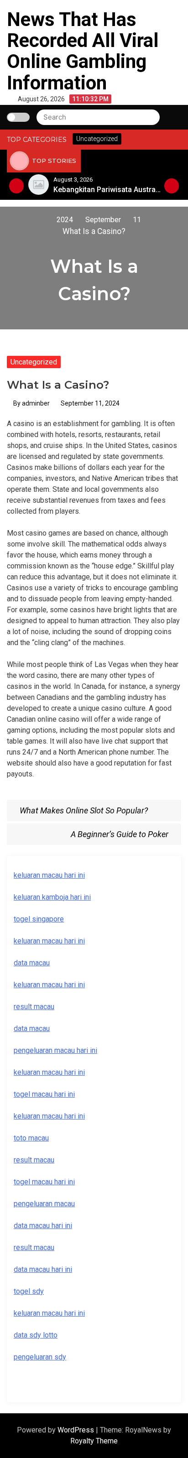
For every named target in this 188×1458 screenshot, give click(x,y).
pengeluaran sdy (40, 1357)
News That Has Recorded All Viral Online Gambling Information (82, 51)
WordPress (76, 1430)
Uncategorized (33, 362)
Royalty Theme (94, 1441)
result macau (34, 1160)
